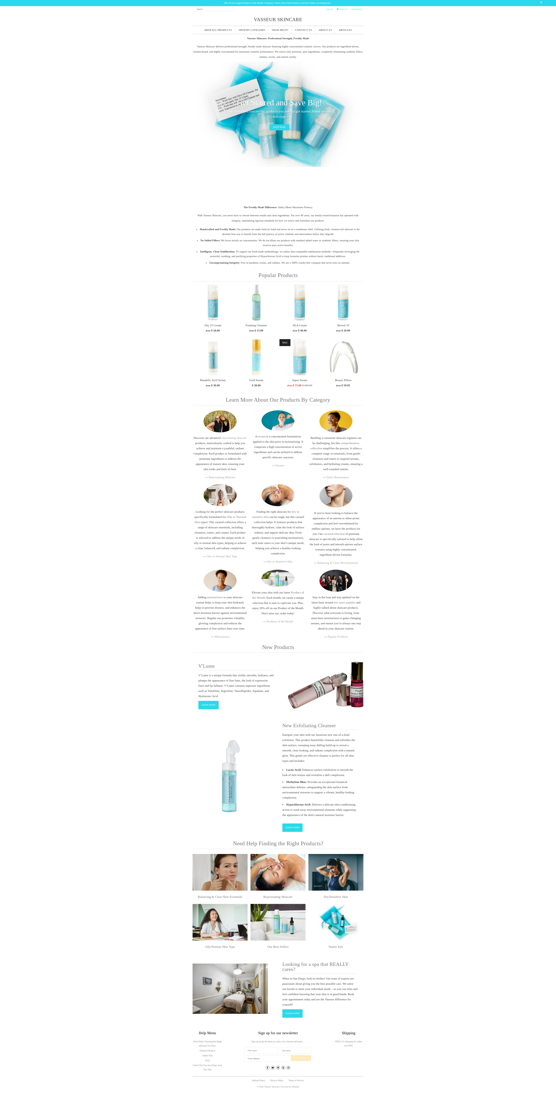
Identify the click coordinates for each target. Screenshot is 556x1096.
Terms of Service (296, 1080)
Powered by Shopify (290, 1087)
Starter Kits (207, 1055)
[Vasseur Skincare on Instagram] (288, 1068)
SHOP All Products (218, 30)
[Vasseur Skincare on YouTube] (273, 1068)
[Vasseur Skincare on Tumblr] (283, 1068)
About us (325, 30)
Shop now (279, 124)
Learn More (208, 705)
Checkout (356, 9)
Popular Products (278, 275)
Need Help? (280, 30)
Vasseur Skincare (278, 19)
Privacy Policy (277, 1080)
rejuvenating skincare (234, 437)
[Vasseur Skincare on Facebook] (267, 1068)
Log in (329, 9)
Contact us (303, 30)
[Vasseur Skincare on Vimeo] (278, 1068)
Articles (345, 30)
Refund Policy (258, 1080)
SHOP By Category (252, 30)
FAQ (207, 1060)
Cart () (343, 9)
